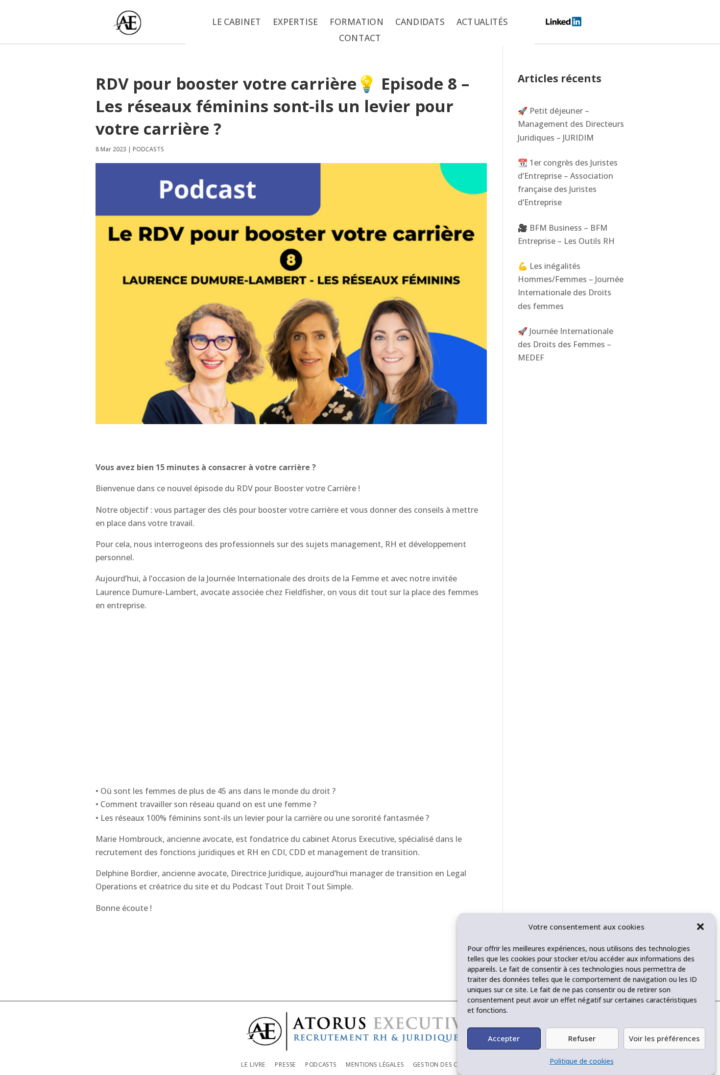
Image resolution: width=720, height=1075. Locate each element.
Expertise (295, 22)
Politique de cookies (582, 1061)
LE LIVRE (253, 1064)
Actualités (481, 22)
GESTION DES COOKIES (446, 1064)
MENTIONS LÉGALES (375, 1064)
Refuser (582, 1038)
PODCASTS (148, 149)
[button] (700, 927)
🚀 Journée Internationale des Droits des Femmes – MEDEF (565, 344)
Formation (357, 22)
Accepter (504, 1038)
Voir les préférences (664, 1038)
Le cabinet (236, 22)
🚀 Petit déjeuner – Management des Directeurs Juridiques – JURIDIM (571, 124)
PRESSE (285, 1064)
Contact (360, 39)
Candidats (420, 22)
